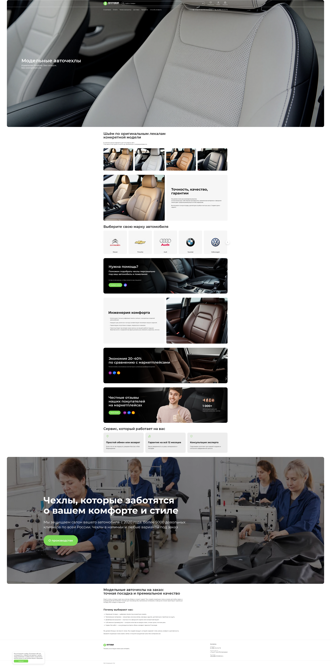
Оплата (115, 10)
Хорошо (21, 661)
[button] (210, 3)
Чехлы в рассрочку (125, 10)
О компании (107, 10)
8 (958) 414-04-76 (215, 648)
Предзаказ (144, 10)
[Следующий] (228, 242)
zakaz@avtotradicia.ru (216, 656)
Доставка (136, 10)
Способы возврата (156, 10)
